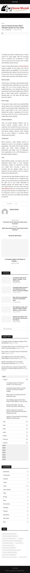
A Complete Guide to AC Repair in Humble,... (15, 260)
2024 (4, 448)
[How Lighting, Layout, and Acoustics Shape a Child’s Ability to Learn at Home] (6, 309)
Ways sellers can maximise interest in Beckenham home (20, 298)
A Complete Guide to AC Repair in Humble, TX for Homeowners (19, 279)
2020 (4, 457)
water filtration (24, 66)
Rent (15, 522)
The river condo (22, 557)
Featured (15, 478)
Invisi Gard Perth (19, 543)
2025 (4, 445)
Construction (15, 475)
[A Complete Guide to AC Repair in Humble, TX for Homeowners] (15, 248)
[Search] (28, 15)
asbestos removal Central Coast (9, 533)
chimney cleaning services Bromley (10, 536)
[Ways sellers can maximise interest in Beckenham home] (6, 299)
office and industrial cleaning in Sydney (11, 550)
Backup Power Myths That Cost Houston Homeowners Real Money (20, 318)
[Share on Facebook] (18, 203)
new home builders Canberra (8, 547)
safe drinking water (7, 188)
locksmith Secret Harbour (8, 545)
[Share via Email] (23, 203)
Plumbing (15, 507)
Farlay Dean (8, 29)
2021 (4, 455)
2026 (4, 376)
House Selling (15, 489)
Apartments (15, 471)
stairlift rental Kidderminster (9, 554)
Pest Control (15, 504)
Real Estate (15, 514)
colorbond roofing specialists (9, 538)
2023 (4, 450)
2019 (4, 459)
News (15, 500)
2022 (4, 452)
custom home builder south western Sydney (12, 540)
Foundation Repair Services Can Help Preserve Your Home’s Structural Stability (20, 289)
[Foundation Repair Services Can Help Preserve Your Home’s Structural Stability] (6, 290)
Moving (15, 496)
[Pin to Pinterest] (21, 203)
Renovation (15, 518)
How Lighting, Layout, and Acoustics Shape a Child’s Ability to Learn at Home (20, 308)
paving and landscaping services (9, 552)
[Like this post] (17, 203)
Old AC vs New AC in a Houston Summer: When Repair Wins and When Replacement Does (16, 411)
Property (15, 511)
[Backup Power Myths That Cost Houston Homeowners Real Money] (6, 319)
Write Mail (15, 2)
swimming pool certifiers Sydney (9, 557)
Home (15, 486)
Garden (15, 482)
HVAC (15, 493)
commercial (20, 538)
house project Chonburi (7, 543)
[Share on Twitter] (20, 203)
